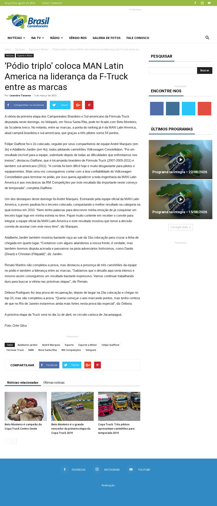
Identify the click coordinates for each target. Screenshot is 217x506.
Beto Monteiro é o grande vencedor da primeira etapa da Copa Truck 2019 (70, 428)
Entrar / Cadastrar (52, 2)
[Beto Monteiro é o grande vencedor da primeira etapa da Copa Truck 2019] (72, 406)
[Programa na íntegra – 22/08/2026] (180, 159)
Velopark (91, 349)
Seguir (172, 103)
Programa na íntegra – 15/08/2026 (179, 212)
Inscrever (204, 103)
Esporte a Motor (87, 344)
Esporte (69, 344)
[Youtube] (209, 3)
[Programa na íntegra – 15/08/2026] (180, 199)
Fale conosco (138, 38)
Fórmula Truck (15, 349)
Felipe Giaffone (110, 344)
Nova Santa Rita (47, 349)
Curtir (156, 103)
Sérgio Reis (78, 38)
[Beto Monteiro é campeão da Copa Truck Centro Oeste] (26, 406)
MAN (31, 349)
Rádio (55, 38)
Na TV (36, 38)
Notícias (15, 38)
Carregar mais (179, 227)
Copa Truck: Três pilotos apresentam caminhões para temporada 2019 (116, 428)
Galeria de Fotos (107, 38)
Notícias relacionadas (22, 382)
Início (8, 49)
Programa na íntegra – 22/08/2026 (179, 172)
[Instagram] (202, 3)
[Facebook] (195, 3)
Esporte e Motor (38, 49)
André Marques (51, 344)
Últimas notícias (54, 382)
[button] (207, 38)
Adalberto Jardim (28, 344)
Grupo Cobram (108, 493)
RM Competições (71, 349)
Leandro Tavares (20, 95)
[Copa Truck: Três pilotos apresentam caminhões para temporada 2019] (119, 406)
